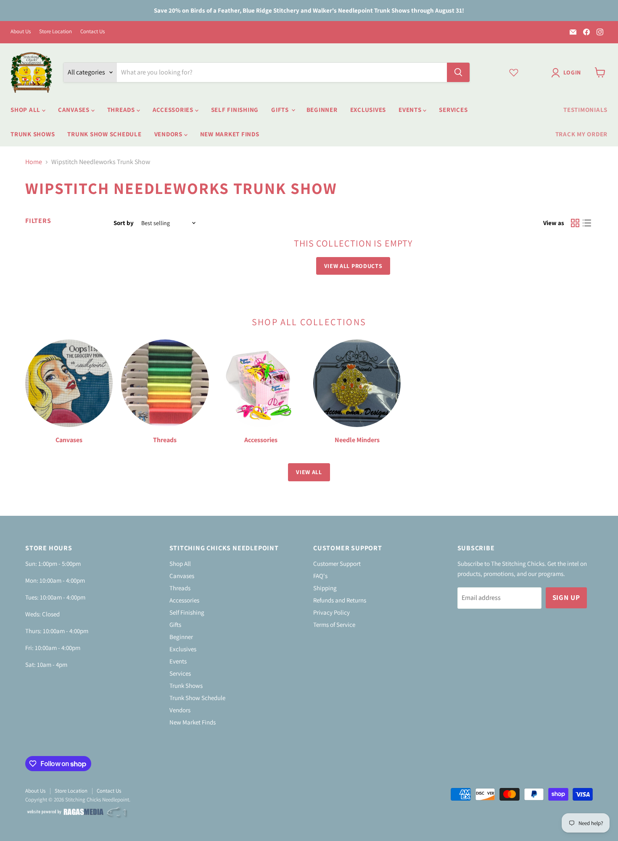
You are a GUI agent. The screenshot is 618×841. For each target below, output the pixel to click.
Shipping (325, 588)
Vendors (169, 134)
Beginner (322, 110)
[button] (567, 73)
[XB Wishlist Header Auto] (513, 72)
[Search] (458, 72)
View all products (353, 266)
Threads (122, 110)
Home (33, 162)
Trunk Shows (33, 134)
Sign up (566, 597)
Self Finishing (235, 110)
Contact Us (92, 32)
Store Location (55, 32)
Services (453, 110)
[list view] (587, 223)
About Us (21, 32)
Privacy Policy (331, 612)
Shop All (26, 110)
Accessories (174, 110)
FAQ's (320, 576)
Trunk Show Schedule (104, 134)
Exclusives (368, 110)
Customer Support (337, 564)
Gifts (281, 110)
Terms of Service (334, 625)
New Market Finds (229, 134)
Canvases (74, 110)
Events (411, 110)
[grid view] (575, 223)
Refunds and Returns (339, 600)
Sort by (124, 222)
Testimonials (585, 110)
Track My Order (581, 134)
